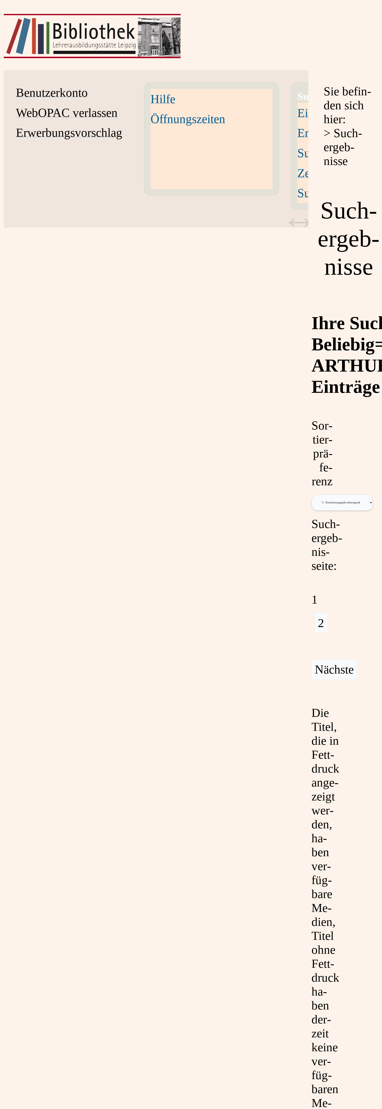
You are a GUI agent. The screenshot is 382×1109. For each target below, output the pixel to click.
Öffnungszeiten (188, 119)
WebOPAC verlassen (67, 112)
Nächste (334, 669)
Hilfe (163, 99)
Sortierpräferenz (321, 453)
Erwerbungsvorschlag (69, 132)
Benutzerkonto (52, 92)
